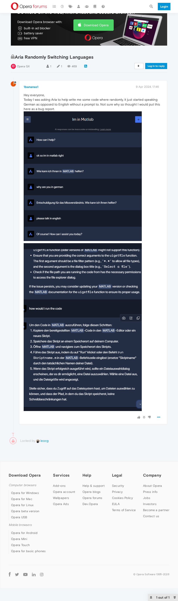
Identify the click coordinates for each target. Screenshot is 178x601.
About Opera (152, 485)
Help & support (93, 485)
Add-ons (59, 485)
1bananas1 (31, 87)
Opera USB (19, 517)
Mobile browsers (20, 525)
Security (118, 485)
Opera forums (92, 498)
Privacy (117, 492)
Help (86, 475)
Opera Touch (20, 545)
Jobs (146, 498)
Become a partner (156, 510)
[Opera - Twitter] (17, 574)
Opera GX (23, 66)
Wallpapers (61, 498)
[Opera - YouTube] (25, 574)
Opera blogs (91, 492)
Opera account (64, 492)
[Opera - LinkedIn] (34, 574)
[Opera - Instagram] (42, 574)
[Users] (79, 6)
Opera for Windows (25, 493)
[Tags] (70, 6)
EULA (116, 504)
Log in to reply (156, 66)
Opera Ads (61, 504)
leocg (44, 440)
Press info (150, 492)
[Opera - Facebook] (10, 574)
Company (152, 475)
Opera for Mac (21, 499)
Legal (117, 475)
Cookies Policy (122, 498)
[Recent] (62, 6)
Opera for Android (24, 533)
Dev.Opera (90, 504)
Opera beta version (25, 511)
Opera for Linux (22, 505)
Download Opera (96, 25)
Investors (150, 504)
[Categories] (54, 6)
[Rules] (95, 6)
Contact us (151, 516)
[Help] (103, 6)
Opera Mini (19, 539)
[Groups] (87, 6)
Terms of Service (124, 510)
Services (61, 475)
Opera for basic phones (28, 551)
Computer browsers (22, 485)
